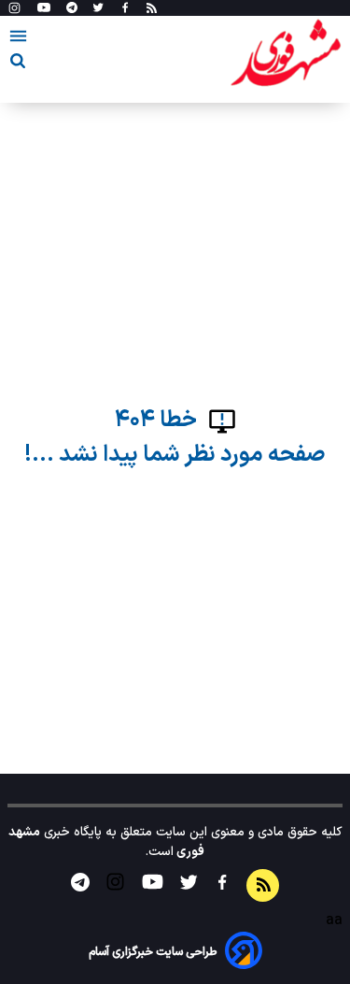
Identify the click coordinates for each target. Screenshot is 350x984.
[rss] (152, 8)
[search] (17, 64)
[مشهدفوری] (286, 54)
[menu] (18, 39)
